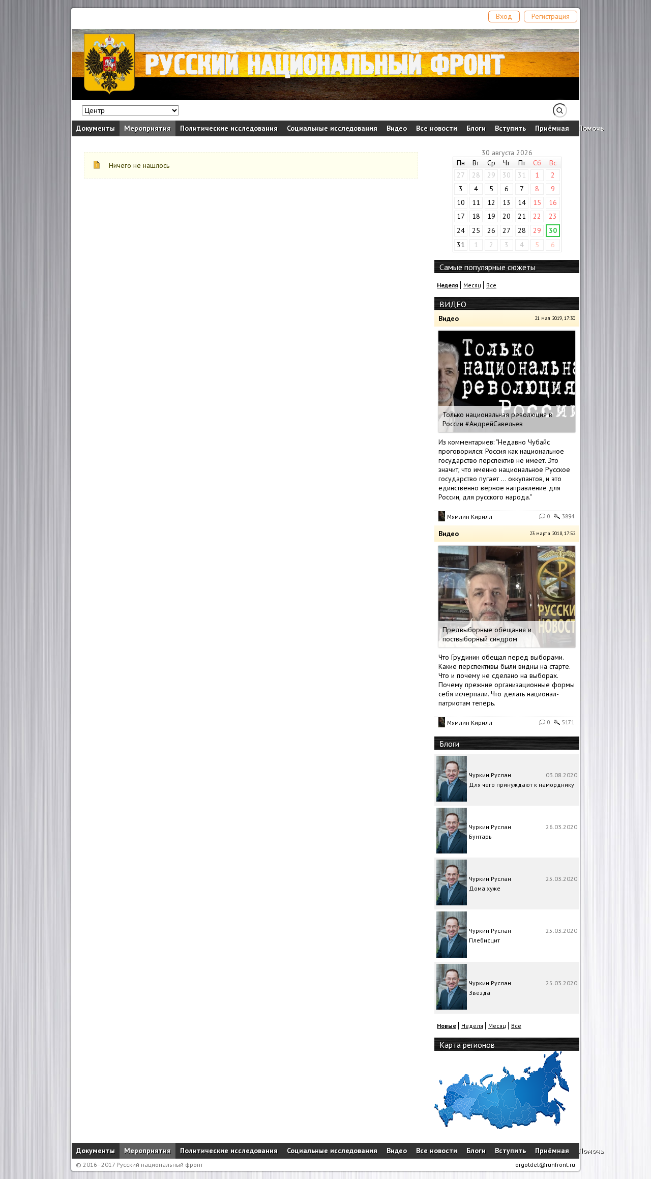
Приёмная (552, 128)
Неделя (472, 1025)
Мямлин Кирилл (469, 516)
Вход (504, 16)
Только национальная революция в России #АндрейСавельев (497, 419)
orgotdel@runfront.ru (545, 1164)
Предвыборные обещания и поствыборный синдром (486, 634)
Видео (397, 128)
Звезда (479, 992)
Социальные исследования (332, 128)
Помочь (591, 128)
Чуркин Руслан (490, 775)
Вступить (510, 128)
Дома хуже (484, 888)
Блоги (476, 128)
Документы (95, 128)
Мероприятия (147, 128)
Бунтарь (480, 836)
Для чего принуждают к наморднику (521, 784)
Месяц (472, 285)
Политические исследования (229, 128)
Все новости (436, 128)
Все (491, 285)
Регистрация (550, 16)
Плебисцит (484, 940)
